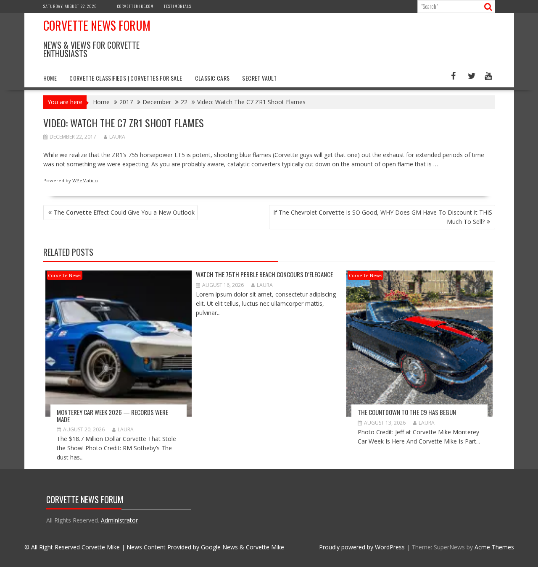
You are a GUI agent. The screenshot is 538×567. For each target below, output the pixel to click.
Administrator (119, 520)
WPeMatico (85, 180)
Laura (117, 136)
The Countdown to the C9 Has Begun (407, 412)
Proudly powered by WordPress (362, 547)
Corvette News (64, 275)
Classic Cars (212, 78)
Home (50, 78)
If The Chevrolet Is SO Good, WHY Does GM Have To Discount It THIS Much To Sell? (382, 217)
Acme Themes (494, 547)
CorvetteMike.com (135, 6)
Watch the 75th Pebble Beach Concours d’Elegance (264, 274)
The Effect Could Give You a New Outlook (124, 212)
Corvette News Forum (96, 25)
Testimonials (177, 6)
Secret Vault (259, 78)
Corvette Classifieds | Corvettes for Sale (125, 78)
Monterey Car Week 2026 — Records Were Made (112, 415)
